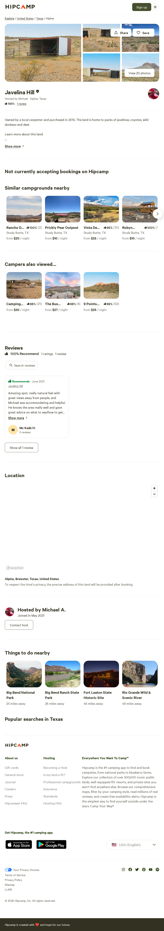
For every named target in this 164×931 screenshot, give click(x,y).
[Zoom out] (154, 494)
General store (14, 774)
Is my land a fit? (54, 774)
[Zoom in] (154, 488)
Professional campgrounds (62, 782)
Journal (10, 782)
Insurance (50, 789)
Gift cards (11, 767)
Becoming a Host (55, 767)
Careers (10, 789)
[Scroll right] (157, 214)
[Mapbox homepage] (15, 568)
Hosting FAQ (52, 803)
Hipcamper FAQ (16, 803)
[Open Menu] (155, 7)
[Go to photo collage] (43, 53)
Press (8, 796)
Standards (50, 796)
